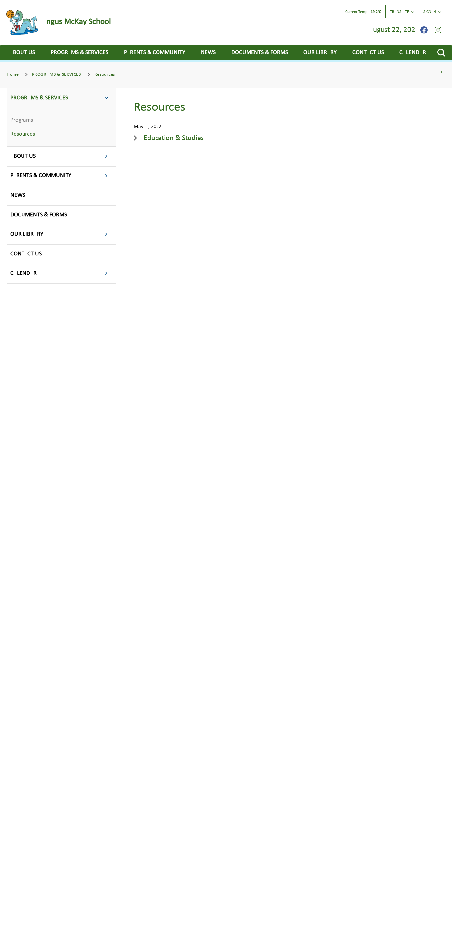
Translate (399, 12)
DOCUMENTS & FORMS (259, 52)
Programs (21, 120)
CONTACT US (368, 52)
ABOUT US (22, 52)
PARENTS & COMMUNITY (154, 52)
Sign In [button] (429, 12)
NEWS (208, 52)
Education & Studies (174, 138)
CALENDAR (412, 52)
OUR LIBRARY (320, 52)
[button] (441, 53)
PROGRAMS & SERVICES (79, 52)
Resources (22, 134)
